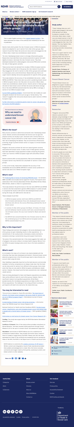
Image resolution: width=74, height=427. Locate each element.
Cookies (52, 393)
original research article (33, 38)
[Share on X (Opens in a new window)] (20, 358)
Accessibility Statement (56, 389)
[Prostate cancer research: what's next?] (54, 331)
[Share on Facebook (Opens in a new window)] (13, 358)
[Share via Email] (23, 358)
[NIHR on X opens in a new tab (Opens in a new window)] (8, 411)
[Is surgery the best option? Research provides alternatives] (54, 340)
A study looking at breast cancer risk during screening (18, 302)
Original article (57, 351)
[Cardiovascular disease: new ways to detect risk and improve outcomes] (54, 323)
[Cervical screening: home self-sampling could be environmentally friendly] (54, 304)
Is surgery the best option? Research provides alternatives (66, 339)
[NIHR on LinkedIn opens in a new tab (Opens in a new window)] (4, 411)
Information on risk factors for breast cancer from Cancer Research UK (23, 316)
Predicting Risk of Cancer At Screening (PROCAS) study (21, 178)
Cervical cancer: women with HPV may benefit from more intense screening (66, 313)
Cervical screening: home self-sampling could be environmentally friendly (65, 303)
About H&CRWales (31, 393)
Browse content (14, 11)
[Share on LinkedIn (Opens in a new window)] (16, 358)
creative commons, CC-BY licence (33, 344)
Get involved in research (46, 11)
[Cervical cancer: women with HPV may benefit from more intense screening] (54, 313)
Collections (6, 389)
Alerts (4, 386)
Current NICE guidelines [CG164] (12, 93)
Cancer (5, 31)
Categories (6, 382)
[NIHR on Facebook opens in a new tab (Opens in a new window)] (12, 411)
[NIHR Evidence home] (12, 6)
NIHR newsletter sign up (29, 11)
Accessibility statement (9, 417)
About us (4, 11)
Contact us (29, 397)
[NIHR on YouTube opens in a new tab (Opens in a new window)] (16, 411)
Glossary (55, 353)
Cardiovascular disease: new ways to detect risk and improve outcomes (65, 322)
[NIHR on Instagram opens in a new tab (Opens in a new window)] (20, 411)
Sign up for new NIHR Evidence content (61, 347)
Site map (52, 382)
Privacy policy (54, 386)
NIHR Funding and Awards (57, 397)
